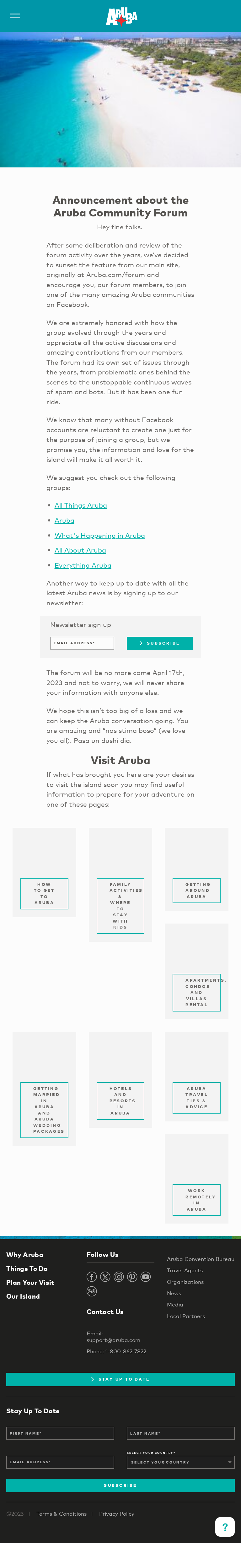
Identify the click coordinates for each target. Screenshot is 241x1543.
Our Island (23, 1296)
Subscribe (163, 643)
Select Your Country (150, 1453)
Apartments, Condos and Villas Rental (203, 992)
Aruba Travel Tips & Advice (196, 1098)
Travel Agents (185, 1270)
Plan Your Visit (30, 1282)
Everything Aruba (83, 565)
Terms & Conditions (61, 1513)
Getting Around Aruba (198, 890)
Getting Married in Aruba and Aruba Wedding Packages (49, 1110)
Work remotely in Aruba (200, 1200)
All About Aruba (80, 550)
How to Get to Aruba (44, 893)
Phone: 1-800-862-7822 (116, 1351)
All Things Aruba (81, 505)
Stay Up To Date (124, 1379)
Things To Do (27, 1268)
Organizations (185, 1282)
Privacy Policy (116, 1513)
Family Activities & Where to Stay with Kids (126, 906)
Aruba (64, 520)
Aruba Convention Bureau (200, 1259)
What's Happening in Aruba (100, 535)
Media (175, 1304)
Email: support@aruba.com (113, 1336)
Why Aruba (24, 1255)
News (174, 1293)
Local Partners (186, 1316)
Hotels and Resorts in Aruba (123, 1100)
